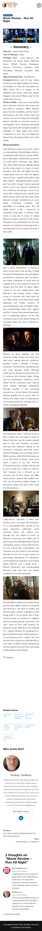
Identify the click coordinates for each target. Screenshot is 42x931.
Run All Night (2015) (7, 715)
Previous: (19, 833)
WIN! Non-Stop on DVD (29, 726)
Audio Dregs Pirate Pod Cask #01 (8, 738)
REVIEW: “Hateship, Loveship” (7, 727)
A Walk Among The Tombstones (29, 716)
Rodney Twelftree (21, 775)
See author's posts (21, 811)
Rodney (15, 892)
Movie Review (8, 15)
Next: (27, 840)
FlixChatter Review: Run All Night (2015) (18, 716)
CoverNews (15, 927)
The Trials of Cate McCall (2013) (18, 727)
